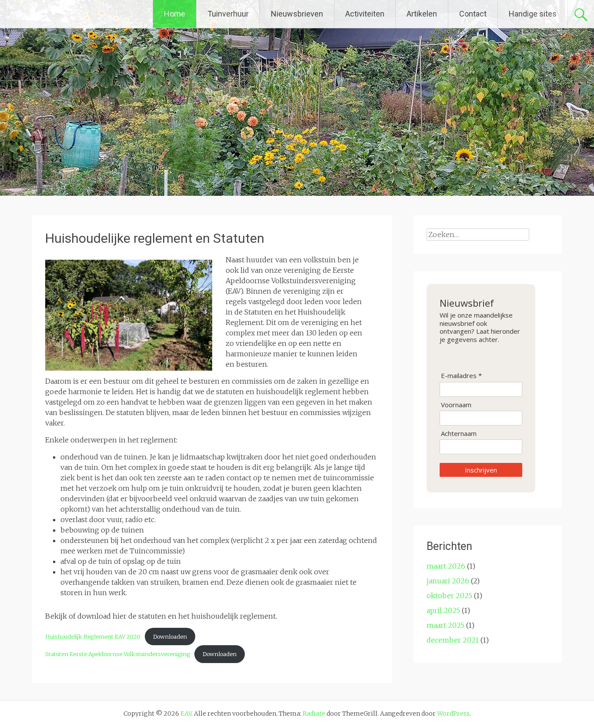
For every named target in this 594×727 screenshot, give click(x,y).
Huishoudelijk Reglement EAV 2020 (92, 636)
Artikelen (422, 13)
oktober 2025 (449, 595)
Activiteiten (364, 13)
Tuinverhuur (228, 13)
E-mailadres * (461, 376)
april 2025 (443, 610)
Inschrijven (481, 470)
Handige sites (533, 13)
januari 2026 (448, 580)
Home (174, 13)
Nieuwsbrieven (297, 13)
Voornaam (456, 405)
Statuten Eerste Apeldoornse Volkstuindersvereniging (117, 653)
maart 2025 (445, 625)
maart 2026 (446, 566)
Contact (473, 13)
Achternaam (459, 433)
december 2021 (453, 640)
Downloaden (170, 636)
